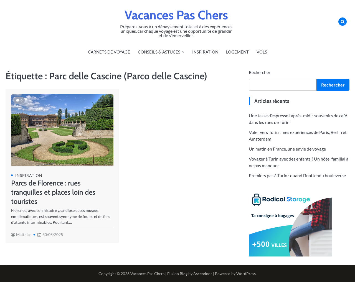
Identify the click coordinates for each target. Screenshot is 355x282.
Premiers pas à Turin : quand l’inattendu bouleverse (297, 175)
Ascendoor (202, 273)
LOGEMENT (237, 51)
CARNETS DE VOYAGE (109, 51)
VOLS (262, 51)
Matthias (23, 234)
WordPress (246, 273)
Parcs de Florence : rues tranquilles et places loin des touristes (53, 192)
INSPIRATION (205, 51)
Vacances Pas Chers (176, 14)
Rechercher (259, 72)
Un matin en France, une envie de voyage (287, 148)
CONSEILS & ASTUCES (159, 51)
